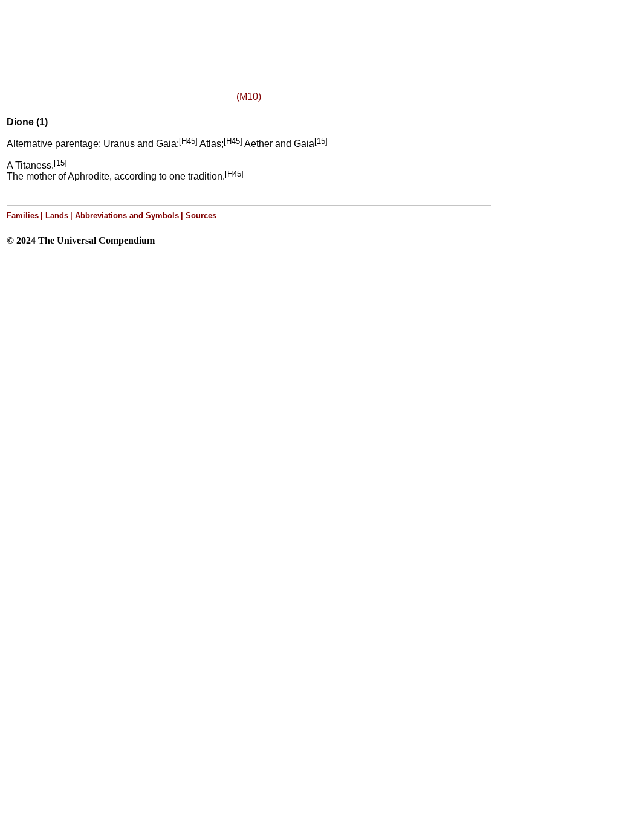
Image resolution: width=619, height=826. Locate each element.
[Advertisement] (156, 32)
